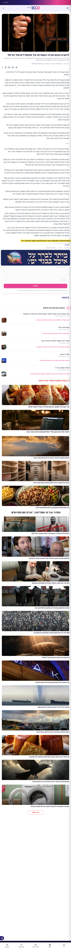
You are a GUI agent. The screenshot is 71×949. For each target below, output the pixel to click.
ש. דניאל (66, 64)
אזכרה (66, 248)
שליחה (35, 286)
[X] (9, 67)
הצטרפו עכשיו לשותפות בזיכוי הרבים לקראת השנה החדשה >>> (45, 241)
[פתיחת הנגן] (2, 938)
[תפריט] (67, 8)
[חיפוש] (3, 8)
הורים (60, 248)
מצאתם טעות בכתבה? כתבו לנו (62, 243)
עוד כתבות (35, 812)
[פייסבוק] (13, 67)
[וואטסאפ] (6, 67)
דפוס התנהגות (50, 248)
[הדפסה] (16, 67)
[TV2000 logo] (35, 8)
